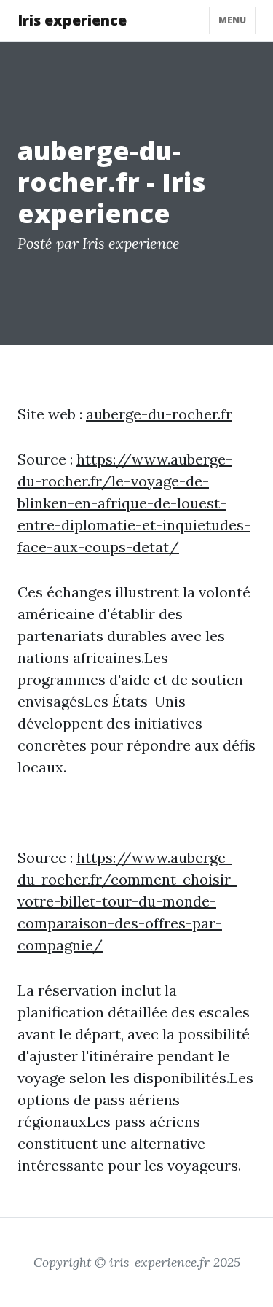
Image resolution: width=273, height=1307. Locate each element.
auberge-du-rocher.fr (159, 414)
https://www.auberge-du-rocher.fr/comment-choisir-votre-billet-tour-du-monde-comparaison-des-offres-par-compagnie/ (127, 901)
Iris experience (72, 20)
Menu (232, 20)
